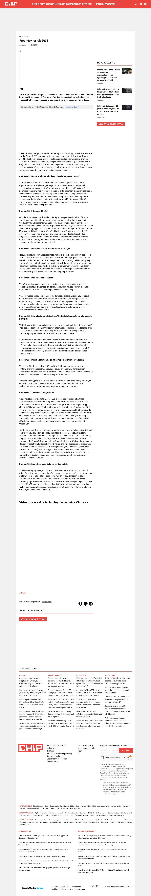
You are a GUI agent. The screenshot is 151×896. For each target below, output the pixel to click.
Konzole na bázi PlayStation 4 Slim (75, 822)
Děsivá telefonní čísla (40, 806)
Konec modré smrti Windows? (121, 820)
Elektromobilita (73, 4)
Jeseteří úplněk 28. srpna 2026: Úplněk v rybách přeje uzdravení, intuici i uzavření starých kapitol (103, 871)
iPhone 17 (104, 822)
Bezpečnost (59, 4)
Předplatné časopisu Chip (57, 746)
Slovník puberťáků (56, 806)
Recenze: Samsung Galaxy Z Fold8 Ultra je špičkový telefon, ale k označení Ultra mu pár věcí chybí (61, 692)
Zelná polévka (38, 815)
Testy (42, 4)
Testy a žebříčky (55, 676)
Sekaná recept (57, 815)
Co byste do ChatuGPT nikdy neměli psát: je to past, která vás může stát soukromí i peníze (89, 692)
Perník (66, 815)
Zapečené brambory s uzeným (113, 815)
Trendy (22, 593)
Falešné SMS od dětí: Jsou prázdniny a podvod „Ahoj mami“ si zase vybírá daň (89, 714)
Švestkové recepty (81, 815)
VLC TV (112, 822)
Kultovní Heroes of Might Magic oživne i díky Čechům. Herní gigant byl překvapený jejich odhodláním (43, 837)
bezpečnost (81, 676)
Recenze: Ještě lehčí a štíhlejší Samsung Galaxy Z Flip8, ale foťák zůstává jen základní (61, 714)
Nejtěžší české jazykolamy (99, 806)
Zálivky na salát (126, 813)
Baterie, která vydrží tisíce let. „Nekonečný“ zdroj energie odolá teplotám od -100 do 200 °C (32, 692)
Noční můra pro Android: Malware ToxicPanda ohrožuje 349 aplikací (42, 856)
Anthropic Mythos (42, 822)
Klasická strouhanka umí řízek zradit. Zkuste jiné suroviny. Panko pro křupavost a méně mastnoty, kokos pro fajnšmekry (102, 844)
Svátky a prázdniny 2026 (35, 808)
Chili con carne (101, 813)
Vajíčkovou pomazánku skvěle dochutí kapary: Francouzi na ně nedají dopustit (102, 851)
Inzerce (80, 751)
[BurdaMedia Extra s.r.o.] (30, 748)
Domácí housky (95, 815)
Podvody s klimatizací (124, 822)
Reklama (50, 751)
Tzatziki (47, 815)
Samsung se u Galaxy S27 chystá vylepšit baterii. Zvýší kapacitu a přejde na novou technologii (32, 726)
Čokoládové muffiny (71, 813)
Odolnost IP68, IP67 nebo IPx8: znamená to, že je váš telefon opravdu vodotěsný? (117, 699)
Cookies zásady (53, 761)
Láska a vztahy (116, 806)
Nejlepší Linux (25, 824)
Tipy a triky (87, 4)
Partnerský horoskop (71, 806)
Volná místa (51, 748)
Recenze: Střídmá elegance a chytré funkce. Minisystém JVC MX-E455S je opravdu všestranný (61, 723)
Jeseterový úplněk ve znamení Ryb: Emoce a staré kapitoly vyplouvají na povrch (103, 864)
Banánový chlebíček (87, 813)
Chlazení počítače (41, 820)
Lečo (71, 815)
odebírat (126, 750)
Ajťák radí (21, 808)
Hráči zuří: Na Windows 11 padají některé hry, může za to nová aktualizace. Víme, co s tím (108, 110)
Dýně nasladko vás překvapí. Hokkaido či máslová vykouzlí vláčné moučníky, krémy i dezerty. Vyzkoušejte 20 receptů (104, 837)
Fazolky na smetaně (56, 813)
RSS (78, 754)
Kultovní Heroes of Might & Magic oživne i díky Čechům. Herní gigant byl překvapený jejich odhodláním (108, 93)
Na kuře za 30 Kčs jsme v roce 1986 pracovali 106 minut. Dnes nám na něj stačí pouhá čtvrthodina (104, 857)
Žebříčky (50, 4)
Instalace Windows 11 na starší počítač (82, 820)
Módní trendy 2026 (52, 808)
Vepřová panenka (41, 813)
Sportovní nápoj (113, 813)
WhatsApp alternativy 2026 (70, 808)
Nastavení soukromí (55, 756)
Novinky (35, 4)
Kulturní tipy (127, 806)
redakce (22, 45)
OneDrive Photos (103, 820)
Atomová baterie (55, 822)
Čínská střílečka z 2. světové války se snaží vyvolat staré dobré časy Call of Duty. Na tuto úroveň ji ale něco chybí (46, 862)
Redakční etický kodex (86, 748)
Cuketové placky (25, 815)
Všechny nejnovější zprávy (33, 619)
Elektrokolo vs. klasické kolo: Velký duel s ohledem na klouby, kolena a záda (117, 690)
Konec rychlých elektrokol (58, 820)
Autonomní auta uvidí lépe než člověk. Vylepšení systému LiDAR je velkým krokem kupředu (44, 869)
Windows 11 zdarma (27, 822)
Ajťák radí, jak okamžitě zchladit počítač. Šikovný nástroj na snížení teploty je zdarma (118, 680)
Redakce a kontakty (85, 746)
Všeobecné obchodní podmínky (59, 754)
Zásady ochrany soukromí (57, 759)
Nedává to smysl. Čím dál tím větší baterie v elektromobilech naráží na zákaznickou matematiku (43, 851)
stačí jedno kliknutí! (72, 107)
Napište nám (47, 602)
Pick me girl (85, 806)
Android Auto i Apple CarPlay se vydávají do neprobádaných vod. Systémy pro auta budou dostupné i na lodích (108, 75)
